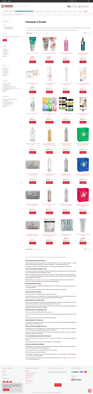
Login (9, 1)
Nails (55, 11)
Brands (80, 11)
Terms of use (52, 392)
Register (5, 1)
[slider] (3, 36)
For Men (75, 11)
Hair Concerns (40, 11)
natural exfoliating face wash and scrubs (41, 279)
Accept (6, 389)
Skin (70, 11)
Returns (26, 378)
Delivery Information (29, 375)
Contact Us (5, 375)
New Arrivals (47, 11)
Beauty (59, 11)
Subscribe (57, 384)
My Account (27, 371)
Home (3, 14)
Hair (51, 11)
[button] (90, 391)
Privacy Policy (28, 382)
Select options (49, 61)
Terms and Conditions (29, 380)
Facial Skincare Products (11, 14)
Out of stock (49, 212)
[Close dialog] (91, 377)
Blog (3, 373)
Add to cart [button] (32, 61)
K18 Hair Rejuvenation (8, 11)
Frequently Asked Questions (30, 373)
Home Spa (65, 11)
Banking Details (28, 377)
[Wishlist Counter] (70, 1)
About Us (4, 371)
